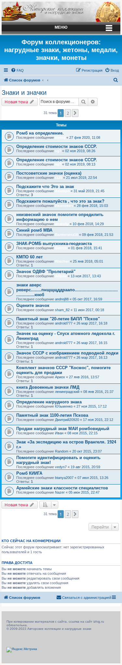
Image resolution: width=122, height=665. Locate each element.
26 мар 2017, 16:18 (91, 323)
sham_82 (62, 310)
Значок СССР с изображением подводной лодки (67, 353)
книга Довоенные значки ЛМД (47, 387)
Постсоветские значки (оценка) (48, 173)
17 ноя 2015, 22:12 (98, 420)
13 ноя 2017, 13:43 (86, 276)
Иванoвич (64, 206)
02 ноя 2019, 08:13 (80, 164)
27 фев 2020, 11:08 (84, 137)
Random (61, 451)
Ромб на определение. (40, 133)
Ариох (60, 377)
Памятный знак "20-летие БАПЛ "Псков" (58, 318)
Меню (61, 27)
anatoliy (62, 224)
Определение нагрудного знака (49, 401)
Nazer (60, 492)
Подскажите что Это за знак (45, 186)
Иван (59, 433)
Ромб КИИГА (29, 473)
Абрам (61, 276)
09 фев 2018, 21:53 (97, 235)
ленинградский (67, 392)
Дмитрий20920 (67, 420)
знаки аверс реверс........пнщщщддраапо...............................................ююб (67, 289)
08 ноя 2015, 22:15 (82, 433)
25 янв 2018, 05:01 (88, 261)
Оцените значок (32, 305)
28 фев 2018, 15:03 (92, 206)
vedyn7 (61, 467)
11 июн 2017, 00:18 (89, 310)
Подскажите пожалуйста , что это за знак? (60, 201)
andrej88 (62, 299)
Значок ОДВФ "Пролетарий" (45, 271)
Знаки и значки (24, 92)
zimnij (60, 137)
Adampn (62, 191)
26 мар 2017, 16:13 (91, 357)
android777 (64, 323)
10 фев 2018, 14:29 (88, 224)
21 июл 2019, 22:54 (81, 178)
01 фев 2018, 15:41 (86, 248)
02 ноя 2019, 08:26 (80, 151)
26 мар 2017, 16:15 (91, 343)
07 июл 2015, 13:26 (92, 478)
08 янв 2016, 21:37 (98, 392)
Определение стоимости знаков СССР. (56, 146)
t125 (58, 178)
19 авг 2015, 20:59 (85, 467)
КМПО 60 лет (29, 256)
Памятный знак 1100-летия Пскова (52, 415)
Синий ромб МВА (34, 230)
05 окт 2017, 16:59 (87, 299)
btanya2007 (64, 478)
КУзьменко (64, 406)
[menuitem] (17, 70)
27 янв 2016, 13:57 (84, 377)
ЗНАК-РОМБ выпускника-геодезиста (54, 243)
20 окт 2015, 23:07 (87, 451)
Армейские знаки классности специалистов (62, 487)
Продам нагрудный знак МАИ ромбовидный (62, 428)
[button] (75, 113)
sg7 (58, 151)
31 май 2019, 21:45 (89, 191)
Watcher (62, 261)
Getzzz (61, 248)
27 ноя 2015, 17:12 (91, 406)
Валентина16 (66, 235)
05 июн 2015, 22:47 (84, 492)
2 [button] (68, 113)
